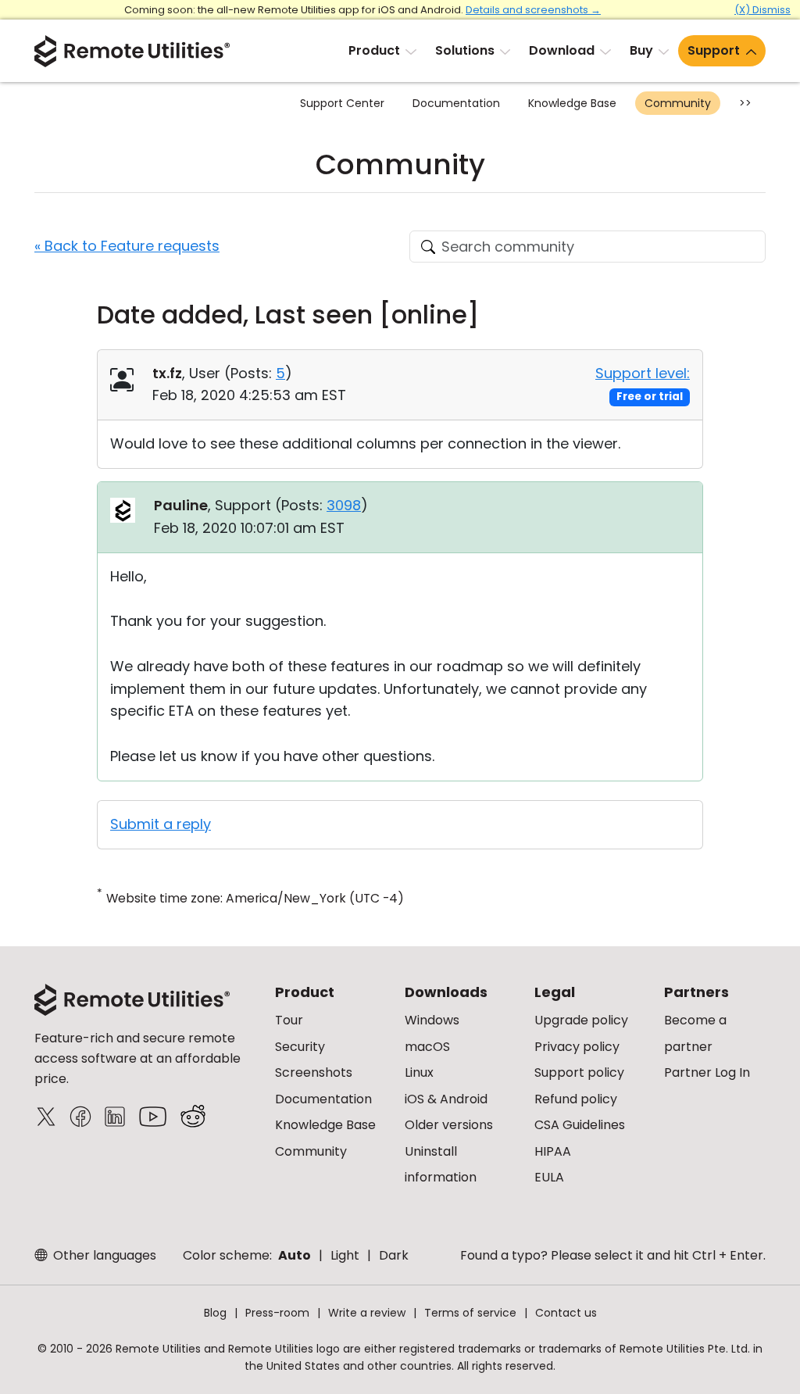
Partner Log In (707, 1072)
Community (678, 103)
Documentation (456, 103)
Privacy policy (577, 1047)
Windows (432, 1020)
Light (344, 1255)
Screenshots (313, 1072)
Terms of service (470, 1313)
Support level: (642, 373)
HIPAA (552, 1151)
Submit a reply (160, 824)
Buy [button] (641, 50)
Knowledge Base (572, 103)
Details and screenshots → (533, 9)
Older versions (449, 1125)
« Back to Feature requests (127, 246)
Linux (419, 1072)
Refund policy (575, 1099)
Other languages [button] (103, 1255)
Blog (215, 1313)
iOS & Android (446, 1099)
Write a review (366, 1313)
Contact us (566, 1313)
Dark (394, 1255)
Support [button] (714, 50)
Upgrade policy (581, 1020)
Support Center (342, 103)
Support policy (579, 1072)
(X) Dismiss (762, 9)
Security (300, 1047)
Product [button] (374, 50)
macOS (427, 1047)
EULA (549, 1177)
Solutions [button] (465, 50)
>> (745, 103)
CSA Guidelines (579, 1125)
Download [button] (562, 50)
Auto (294, 1255)
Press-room (277, 1313)
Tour (289, 1020)
